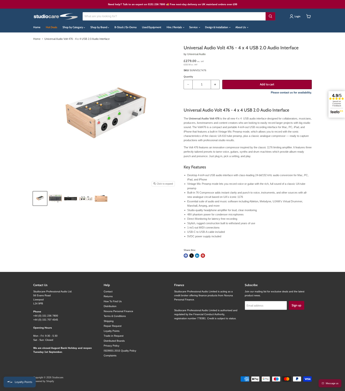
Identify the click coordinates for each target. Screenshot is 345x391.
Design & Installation (217, 27)
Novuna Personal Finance (118, 311)
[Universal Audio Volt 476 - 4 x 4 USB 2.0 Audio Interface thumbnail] (40, 198)
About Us (240, 27)
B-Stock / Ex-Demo (125, 27)
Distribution (110, 306)
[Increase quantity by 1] (215, 84)
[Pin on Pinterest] (203, 255)
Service (193, 27)
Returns (108, 296)
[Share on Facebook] (186, 255)
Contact (108, 291)
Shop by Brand (99, 27)
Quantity (188, 76)
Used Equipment (151, 27)
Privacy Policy (111, 345)
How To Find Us (113, 301)
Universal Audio (196, 54)
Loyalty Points (111, 330)
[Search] (270, 16)
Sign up (296, 305)
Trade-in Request (113, 335)
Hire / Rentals (174, 27)
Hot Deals (51, 27)
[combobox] (174, 16)
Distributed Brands (114, 340)
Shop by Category (73, 27)
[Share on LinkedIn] (197, 255)
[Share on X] (191, 255)
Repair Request (112, 325)
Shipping (109, 321)
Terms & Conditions (115, 316)
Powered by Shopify (43, 381)
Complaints (110, 355)
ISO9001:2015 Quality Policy (120, 350)
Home (36, 27)
